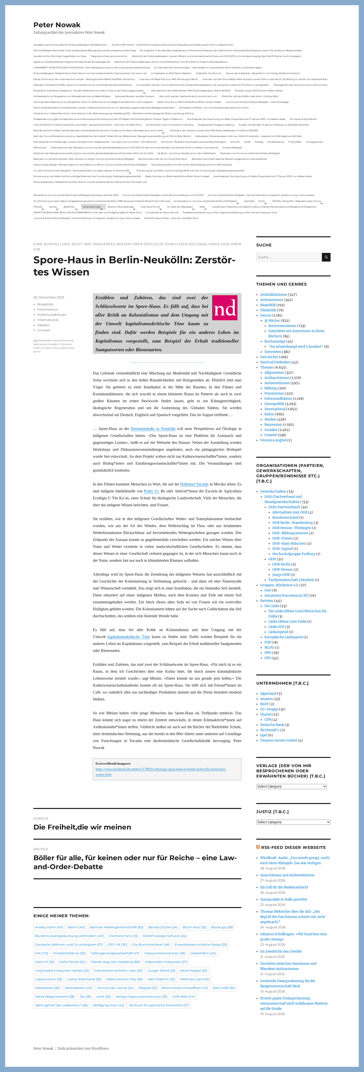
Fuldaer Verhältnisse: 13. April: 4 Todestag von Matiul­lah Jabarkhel (274, 124)
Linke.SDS (276, 627)
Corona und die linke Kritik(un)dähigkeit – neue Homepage (257, 102)
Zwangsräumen (314, 141)
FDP (267, 642)
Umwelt (43, 330)
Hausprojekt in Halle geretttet (283, 899)
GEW (272, 559)
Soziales (270, 430)
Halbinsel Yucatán (194, 484)
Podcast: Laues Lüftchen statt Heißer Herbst (259, 90)
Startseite (249, 201)
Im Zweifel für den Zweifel (281, 951)
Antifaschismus (276, 378)
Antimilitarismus (273, 295)
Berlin (76, 927)
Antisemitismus (275, 141)
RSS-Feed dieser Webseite (293, 847)
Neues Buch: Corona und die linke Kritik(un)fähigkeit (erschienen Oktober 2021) (76, 195)
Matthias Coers (194, 979)
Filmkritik (268, 310)
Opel (263, 735)
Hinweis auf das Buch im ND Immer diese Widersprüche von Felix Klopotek (191, 164)
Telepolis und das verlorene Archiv (109, 56)
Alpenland (268, 694)
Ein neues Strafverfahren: (303, 119)
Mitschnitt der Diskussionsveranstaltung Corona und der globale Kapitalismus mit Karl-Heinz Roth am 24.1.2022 (93, 153)
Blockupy (222, 927)
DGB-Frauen (282, 538)
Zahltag (259, 141)
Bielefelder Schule (49, 340)
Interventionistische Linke (118, 970)
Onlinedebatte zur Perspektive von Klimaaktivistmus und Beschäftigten (72, 96)
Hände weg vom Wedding (115, 962)
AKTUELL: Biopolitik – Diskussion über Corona (296, 201)
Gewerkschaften (273, 491)
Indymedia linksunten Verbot (62, 970)
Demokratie (39, 147)
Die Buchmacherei (151, 944)
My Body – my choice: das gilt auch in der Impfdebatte (186, 153)
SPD (267, 658)
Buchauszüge (275, 341)
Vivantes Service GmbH (278, 740)
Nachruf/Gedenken (275, 362)
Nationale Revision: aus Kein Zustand (134, 96)
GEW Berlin (281, 564)
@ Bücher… (70, 206)
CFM (268, 720)
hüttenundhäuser (51, 315)
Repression (273, 425)
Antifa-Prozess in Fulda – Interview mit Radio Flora (171, 218)
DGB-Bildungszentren (290, 533)
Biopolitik (45, 304)
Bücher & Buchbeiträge (121, 206)
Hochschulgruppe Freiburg (293, 554)
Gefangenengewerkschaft (115, 953)
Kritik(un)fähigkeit (232, 147)
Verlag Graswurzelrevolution (141, 996)
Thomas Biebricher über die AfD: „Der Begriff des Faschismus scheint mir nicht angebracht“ (292, 917)
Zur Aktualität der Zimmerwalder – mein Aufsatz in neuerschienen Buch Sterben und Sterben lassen (208, 67)
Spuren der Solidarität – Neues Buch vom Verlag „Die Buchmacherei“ (263, 73)
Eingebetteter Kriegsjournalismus (216, 124)
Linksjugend (278, 632)
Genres (53, 206)
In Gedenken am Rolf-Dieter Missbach (171, 73)
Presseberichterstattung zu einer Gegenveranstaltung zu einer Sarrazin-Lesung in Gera (230, 212)
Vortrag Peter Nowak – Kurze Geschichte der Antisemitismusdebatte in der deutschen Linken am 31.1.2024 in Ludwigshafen (202, 84)
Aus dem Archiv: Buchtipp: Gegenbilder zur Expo (59, 56)
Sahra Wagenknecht (55, 996)
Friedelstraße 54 (69, 953)
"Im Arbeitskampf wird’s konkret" (295, 347)
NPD (267, 653)
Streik (247, 141)
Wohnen (235, 141)
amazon (266, 699)
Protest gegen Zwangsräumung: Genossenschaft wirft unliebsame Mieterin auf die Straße (294, 1003)
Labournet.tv (48, 979)
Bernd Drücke (163, 927)
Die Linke (271, 606)
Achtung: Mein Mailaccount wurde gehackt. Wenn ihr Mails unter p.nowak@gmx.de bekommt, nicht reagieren (93, 102)
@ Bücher (272, 321)
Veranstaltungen (92, 206)
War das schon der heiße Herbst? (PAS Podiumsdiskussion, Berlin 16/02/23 (190, 90)
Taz (85, 996)
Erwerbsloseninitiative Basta (201, 944)
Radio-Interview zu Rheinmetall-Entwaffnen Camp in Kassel (189, 102)
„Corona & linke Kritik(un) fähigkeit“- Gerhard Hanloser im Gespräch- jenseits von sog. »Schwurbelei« (261, 195)
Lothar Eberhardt (84, 979)
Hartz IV (44, 962)
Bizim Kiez (194, 927)
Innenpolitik (274, 404)
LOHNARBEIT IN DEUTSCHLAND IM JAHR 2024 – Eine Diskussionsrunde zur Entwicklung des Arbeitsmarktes (91, 67)
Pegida (148, 988)
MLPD (269, 647)
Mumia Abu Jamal (115, 988)
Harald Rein (203, 953)
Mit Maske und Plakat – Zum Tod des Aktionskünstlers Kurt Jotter (214, 107)
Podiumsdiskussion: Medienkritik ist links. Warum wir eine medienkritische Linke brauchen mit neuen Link (90, 73)
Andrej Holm (49, 927)
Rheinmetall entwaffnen (185, 988)
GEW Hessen (282, 569)
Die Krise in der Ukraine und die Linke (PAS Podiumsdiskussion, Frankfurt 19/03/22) (214, 130)
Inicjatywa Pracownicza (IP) (286, 595)
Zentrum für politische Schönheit (159, 1005)
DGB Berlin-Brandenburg (292, 523)
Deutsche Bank (272, 725)
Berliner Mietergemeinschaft (116, 927)
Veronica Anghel (273, 440)
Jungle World (161, 970)
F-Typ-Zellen (295, 141)
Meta (202, 206)
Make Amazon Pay (124, 979)
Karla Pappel (193, 970)
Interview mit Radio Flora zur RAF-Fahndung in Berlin (168, 79)
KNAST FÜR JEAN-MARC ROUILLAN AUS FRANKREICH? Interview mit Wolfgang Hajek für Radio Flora (87, 212)
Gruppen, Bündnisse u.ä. (279, 585)
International (48, 320)
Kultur (269, 414)
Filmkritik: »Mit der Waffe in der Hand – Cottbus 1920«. (250, 96)
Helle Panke (72, 962)
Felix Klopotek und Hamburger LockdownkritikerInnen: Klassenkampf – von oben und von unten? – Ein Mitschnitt (95, 141)
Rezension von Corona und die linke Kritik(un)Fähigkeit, (250, 153)
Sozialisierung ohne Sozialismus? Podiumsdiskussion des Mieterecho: (70, 44)
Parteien (266, 601)
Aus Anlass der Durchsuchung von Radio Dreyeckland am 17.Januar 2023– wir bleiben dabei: (236, 119)
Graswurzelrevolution (164, 953)
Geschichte (269, 357)
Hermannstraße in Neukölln (153, 429)
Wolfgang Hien (108, 1005)
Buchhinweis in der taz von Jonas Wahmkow (162, 159)
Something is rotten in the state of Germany (170, 124)
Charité (266, 714)
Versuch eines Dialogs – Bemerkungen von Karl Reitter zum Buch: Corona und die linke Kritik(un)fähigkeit (90, 164)
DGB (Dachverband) (284, 507)
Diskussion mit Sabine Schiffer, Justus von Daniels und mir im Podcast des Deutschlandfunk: (82, 84)
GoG (267, 590)
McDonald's (270, 730)
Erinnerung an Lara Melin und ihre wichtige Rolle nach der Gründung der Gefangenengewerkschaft (190, 170)
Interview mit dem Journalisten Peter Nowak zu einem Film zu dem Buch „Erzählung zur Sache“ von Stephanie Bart (265, 79)
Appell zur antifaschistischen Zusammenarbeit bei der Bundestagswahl (71, 61)
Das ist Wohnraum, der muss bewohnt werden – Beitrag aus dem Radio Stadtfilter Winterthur (84, 79)
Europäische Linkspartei (283, 637)
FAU (41, 953)
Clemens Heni (123, 936)
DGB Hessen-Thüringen (291, 528)
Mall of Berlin (161, 979)
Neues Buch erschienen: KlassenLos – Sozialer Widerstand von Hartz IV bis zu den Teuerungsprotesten (88, 90)
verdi (103, 996)
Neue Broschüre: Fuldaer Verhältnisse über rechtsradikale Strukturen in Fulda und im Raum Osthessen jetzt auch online (98, 130)
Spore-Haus (52, 348)
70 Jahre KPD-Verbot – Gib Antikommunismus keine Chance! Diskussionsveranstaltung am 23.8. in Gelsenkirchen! (172, 44)
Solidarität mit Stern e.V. (209, 73)
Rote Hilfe (224, 988)
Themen (37, 206)
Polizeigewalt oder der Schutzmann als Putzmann (300, 84)
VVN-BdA (183, 996)
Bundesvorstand (285, 517)
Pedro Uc (151, 491)
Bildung (270, 388)
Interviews (272, 352)
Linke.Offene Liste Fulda (287, 621)
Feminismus (47, 309)
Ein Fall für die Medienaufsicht (284, 887)
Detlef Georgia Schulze (165, 936)
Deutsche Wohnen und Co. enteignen (69, 944)
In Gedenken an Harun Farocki (162, 212)
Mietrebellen (78, 988)
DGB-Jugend (282, 549)
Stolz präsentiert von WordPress (83, 1048)
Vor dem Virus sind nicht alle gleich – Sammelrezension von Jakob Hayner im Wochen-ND (81, 170)
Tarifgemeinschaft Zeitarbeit (291, 580)
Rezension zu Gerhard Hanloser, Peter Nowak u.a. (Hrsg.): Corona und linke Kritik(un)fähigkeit (83, 159)
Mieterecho (47, 988)
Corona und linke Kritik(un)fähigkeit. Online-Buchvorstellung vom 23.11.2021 (163, 195)
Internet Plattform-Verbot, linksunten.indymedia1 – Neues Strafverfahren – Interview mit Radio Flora (87, 124)
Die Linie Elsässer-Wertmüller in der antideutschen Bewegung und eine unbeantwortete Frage (84, 50)
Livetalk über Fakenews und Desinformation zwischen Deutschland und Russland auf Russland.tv (264, 206)
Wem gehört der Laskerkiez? (61, 1005)
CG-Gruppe (269, 709)
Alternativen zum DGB (290, 512)
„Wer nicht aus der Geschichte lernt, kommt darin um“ (188, 96)
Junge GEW (281, 575)
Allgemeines (274, 373)
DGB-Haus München (289, 543)
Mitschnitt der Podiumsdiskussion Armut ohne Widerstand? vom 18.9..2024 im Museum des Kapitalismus (170, 61)
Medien (43, 325)
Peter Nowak (56, 25)
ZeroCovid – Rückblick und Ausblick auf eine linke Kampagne (193, 141)
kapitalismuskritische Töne (128, 637)
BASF (264, 704)
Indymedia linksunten (166, 962)
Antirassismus (271, 300)
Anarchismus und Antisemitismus (287, 875)
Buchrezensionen (282, 326)
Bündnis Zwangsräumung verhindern (69, 936)
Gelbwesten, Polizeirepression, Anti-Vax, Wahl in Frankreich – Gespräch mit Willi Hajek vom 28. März (248, 136)
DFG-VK (117, 944)
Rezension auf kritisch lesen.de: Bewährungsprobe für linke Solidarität (229, 159)
